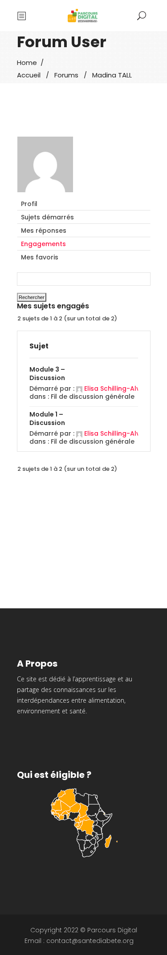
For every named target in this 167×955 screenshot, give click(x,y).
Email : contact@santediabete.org (79, 940)
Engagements (43, 243)
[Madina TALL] (45, 193)
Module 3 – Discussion (47, 373)
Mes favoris (39, 257)
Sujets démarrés (47, 217)
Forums (66, 75)
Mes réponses (43, 230)
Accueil (29, 75)
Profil (29, 203)
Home (27, 62)
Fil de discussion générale (92, 396)
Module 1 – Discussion (47, 418)
